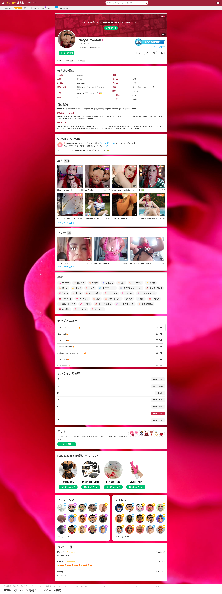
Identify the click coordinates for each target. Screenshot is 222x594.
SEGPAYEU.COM (71, 586)
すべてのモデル (7, 8)
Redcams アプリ (65, 8)
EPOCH (62, 586)
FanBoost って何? (158, 47)
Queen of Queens (107, 143)
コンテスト (51, 8)
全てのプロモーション (38, 8)
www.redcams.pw (32, 586)
